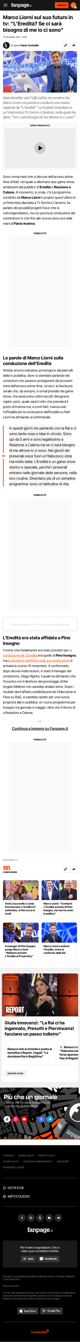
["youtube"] (24, 1119)
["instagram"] (15, 1119)
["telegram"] (50, 1119)
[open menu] (4, 5)
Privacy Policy (46, 1155)
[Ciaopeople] (40, 1331)
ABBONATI (61, 5)
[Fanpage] (40, 1230)
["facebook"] (41, 1119)
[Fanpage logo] (21, 5)
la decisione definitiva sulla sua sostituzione (39, 661)
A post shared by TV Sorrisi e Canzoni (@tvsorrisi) (40, 624)
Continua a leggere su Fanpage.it (40, 728)
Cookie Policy (11, 1161)
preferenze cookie (13, 1167)
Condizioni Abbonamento (37, 1161)
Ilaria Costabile (30, 45)
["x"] (32, 1119)
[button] (73, 45)
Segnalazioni (26, 1155)
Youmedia (8, 1155)
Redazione (63, 1161)
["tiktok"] (7, 1119)
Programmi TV (10, 860)
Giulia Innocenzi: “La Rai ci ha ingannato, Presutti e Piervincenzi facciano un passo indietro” (39, 1028)
